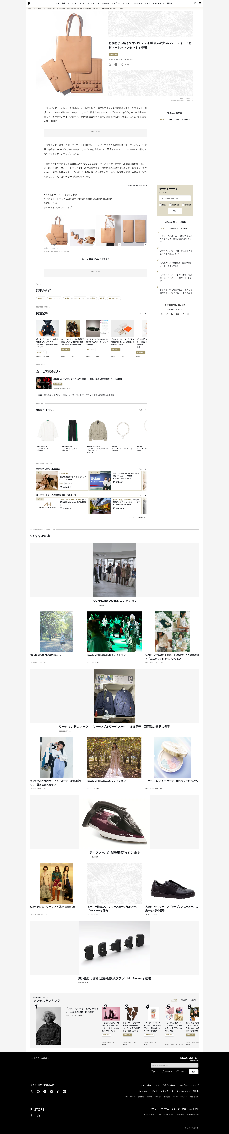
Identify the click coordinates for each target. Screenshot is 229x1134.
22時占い (105, 3)
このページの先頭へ (41, 1058)
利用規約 (167, 1097)
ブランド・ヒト (93, 3)
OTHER (188, 205)
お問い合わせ (194, 1097)
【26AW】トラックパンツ (70, 449)
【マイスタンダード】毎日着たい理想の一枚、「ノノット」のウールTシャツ (176, 278)
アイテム (165, 1109)
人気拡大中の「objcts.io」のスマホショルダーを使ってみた (176, 264)
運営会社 (158, 1097)
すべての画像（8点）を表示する (95, 259)
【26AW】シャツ (42, 449)
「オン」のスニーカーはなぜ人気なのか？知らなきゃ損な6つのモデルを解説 (176, 239)
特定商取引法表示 (192, 1115)
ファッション (50, 8)
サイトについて (130, 1097)
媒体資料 (150, 1097)
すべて (162, 119)
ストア (81, 3)
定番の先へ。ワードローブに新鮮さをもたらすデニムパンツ (176, 252)
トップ (30, 8)
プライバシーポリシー (180, 1097)
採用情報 (141, 1097)
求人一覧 (55, 469)
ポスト (147, 3)
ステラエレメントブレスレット (122, 449)
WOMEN (175, 205)
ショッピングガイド (149, 1115)
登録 (175, 211)
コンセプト (193, 1109)
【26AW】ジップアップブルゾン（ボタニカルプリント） (97, 450)
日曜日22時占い (169, 1085)
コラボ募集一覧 (69, 495)
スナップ (125, 3)
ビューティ (72, 3)
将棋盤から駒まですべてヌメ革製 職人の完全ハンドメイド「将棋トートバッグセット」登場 (91, 8)
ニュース (55, 3)
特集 (63, 3)
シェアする (127, 65)
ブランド (154, 1109)
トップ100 (116, 3)
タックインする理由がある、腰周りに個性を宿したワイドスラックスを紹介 (176, 291)
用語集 (169, 3)
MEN (164, 205)
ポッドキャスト (158, 3)
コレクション (137, 3)
